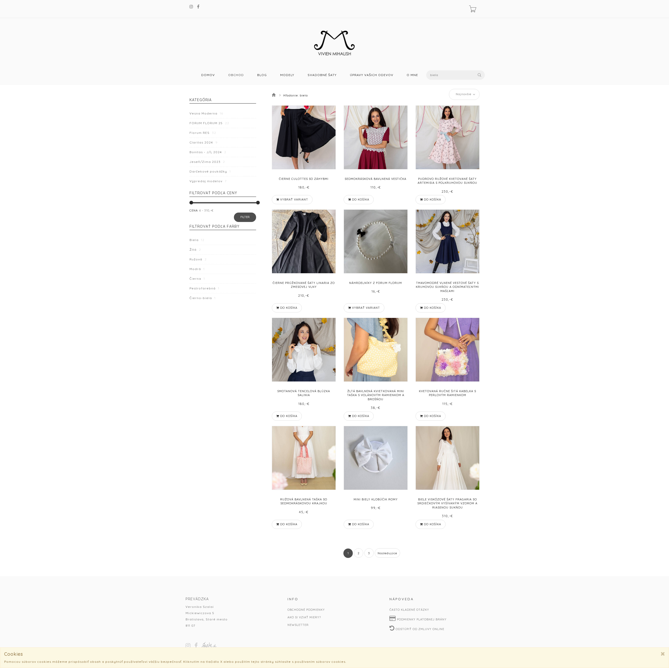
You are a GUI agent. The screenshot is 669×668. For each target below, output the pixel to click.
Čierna (197, 279)
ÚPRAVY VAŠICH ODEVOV (371, 75)
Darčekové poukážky (210, 171)
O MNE (412, 75)
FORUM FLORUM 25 (209, 123)
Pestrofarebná (204, 288)
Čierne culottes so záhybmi (303, 179)
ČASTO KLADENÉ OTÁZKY (409, 610)
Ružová (198, 259)
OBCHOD (236, 75)
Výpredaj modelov (208, 181)
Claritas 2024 (203, 142)
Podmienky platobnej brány (421, 619)
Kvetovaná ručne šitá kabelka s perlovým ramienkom (447, 393)
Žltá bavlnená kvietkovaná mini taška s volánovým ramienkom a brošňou (375, 395)
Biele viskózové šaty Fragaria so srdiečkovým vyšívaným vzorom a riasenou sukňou (447, 503)
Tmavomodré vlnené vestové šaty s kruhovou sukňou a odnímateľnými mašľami (447, 287)
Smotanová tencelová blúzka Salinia (303, 393)
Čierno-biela (202, 298)
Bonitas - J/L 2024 (207, 152)
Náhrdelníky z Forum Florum (375, 283)
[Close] (663, 653)
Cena (193, 210)
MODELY (287, 75)
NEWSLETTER (298, 625)
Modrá (197, 269)
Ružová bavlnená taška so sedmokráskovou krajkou (303, 501)
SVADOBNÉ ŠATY (322, 75)
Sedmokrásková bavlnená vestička (375, 179)
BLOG (262, 75)
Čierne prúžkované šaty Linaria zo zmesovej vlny (304, 285)
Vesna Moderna (206, 113)
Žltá (195, 250)
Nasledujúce (387, 553)
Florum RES (202, 133)
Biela (196, 240)
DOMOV (208, 75)
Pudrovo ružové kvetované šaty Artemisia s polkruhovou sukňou (447, 181)
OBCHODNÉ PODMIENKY (306, 610)
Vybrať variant (293, 199)
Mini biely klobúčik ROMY (376, 499)
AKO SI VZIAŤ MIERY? (304, 617)
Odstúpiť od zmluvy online (419, 629)
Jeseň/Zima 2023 (207, 162)
